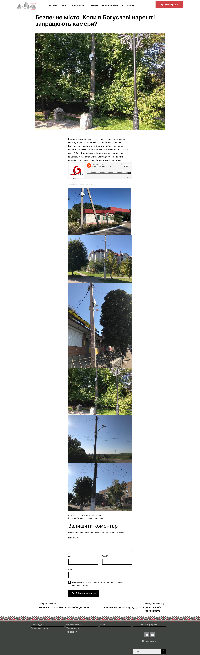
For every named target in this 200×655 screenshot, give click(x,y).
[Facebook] (146, 634)
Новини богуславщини (94, 518)
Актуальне (81, 518)
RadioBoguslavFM (72, 184)
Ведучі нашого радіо (41, 628)
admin (100, 515)
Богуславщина (78, 5)
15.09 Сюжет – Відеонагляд (85, 184)
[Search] (163, 651)
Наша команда (128, 5)
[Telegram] (152, 634)
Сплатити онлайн (110, 5)
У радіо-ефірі (72, 628)
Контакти (94, 5)
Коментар (73, 537)
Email (105, 556)
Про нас (64, 5)
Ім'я (70, 556)
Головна (53, 5)
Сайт (70, 569)
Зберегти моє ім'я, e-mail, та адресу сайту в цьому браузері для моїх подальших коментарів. (98, 583)
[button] (169, 4)
